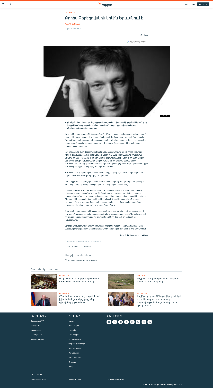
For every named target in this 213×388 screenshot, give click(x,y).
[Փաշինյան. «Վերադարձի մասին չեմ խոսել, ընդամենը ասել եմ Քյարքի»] (121, 281)
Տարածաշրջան (75, 348)
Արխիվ (71, 366)
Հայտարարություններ (115, 379)
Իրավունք (72, 330)
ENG (186, 4)
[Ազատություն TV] (193, 4)
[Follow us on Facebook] (108, 322)
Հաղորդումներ (36, 335)
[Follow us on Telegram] (126, 322)
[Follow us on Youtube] (120, 322)
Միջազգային (74, 353)
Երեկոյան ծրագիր (37, 339)
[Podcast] (144, 322)
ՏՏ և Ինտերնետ (75, 357)
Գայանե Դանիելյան (72, 24)
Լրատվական (36, 330)
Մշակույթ (70, 12)
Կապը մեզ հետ (75, 379)
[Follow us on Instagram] (132, 322)
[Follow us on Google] (149, 322)
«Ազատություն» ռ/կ (38, 379)
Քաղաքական (64, 276)
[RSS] (138, 322)
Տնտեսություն (74, 335)
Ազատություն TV (37, 321)
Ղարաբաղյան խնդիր (77, 344)
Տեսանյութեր (35, 325)
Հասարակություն (75, 339)
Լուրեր (71, 321)
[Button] (144, 34)
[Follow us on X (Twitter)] (114, 322)
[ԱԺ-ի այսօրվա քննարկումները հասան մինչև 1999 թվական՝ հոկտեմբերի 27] (44, 281)
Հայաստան (141, 276)
